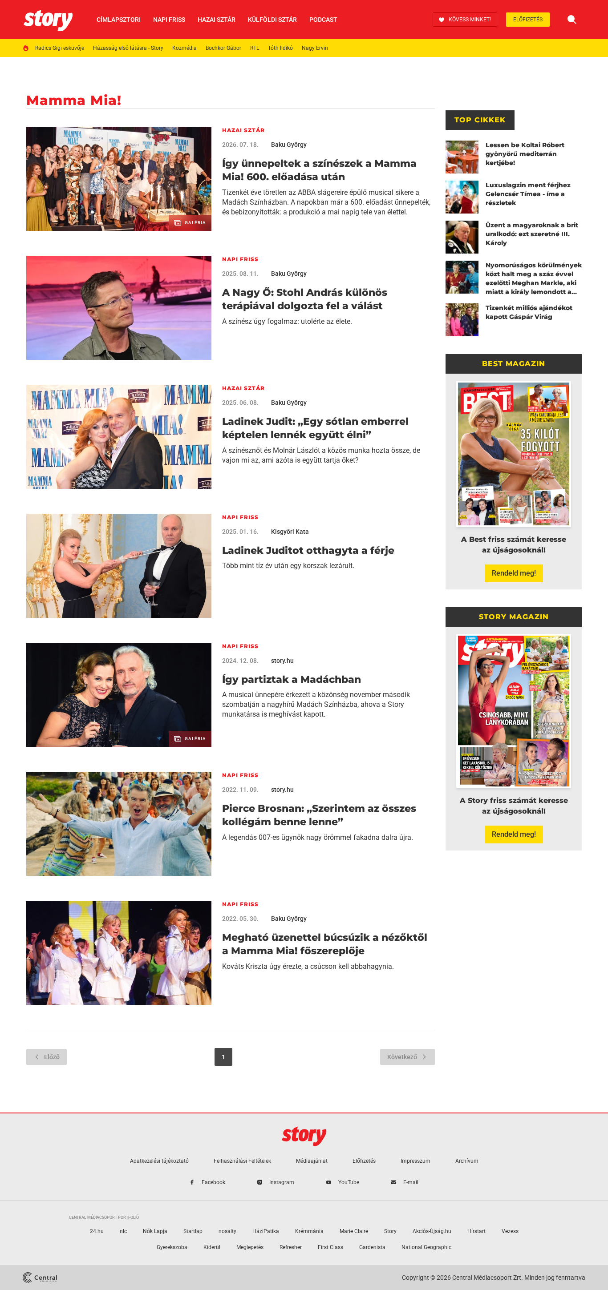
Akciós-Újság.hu (432, 1231)
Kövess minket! (470, 19)
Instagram (281, 1182)
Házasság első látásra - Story (128, 48)
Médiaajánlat (312, 1161)
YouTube (348, 1182)
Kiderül (211, 1247)
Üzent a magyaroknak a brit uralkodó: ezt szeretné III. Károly (532, 234)
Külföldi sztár (272, 19)
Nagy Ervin (315, 48)
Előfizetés (528, 19)
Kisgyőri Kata (290, 531)
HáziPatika (265, 1231)
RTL (254, 48)
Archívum (466, 1161)
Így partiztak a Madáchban (291, 679)
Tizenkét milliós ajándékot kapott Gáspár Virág (529, 312)
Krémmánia (309, 1231)
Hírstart (476, 1231)
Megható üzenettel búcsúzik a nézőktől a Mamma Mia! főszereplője (324, 944)
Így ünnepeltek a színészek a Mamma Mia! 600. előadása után (319, 170)
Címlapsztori (119, 19)
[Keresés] (572, 19)
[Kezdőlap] (48, 19)
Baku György (289, 144)
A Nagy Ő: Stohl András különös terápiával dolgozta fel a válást (304, 299)
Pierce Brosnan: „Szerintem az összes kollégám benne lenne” (319, 815)
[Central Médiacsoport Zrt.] (40, 1277)
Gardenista (372, 1247)
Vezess (510, 1231)
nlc (123, 1231)
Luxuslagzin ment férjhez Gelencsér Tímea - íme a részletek (528, 194)
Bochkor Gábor (223, 48)
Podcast (323, 19)
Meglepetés (249, 1247)
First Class (330, 1247)
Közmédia (184, 48)
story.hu (282, 660)
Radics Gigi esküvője (59, 48)
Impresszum (415, 1161)
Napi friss (169, 19)
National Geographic (426, 1247)
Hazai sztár (216, 19)
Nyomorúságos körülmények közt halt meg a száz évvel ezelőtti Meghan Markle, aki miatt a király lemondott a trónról (534, 278)
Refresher (291, 1247)
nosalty (227, 1231)
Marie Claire (354, 1231)
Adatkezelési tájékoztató (159, 1161)
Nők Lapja (155, 1231)
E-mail (410, 1182)
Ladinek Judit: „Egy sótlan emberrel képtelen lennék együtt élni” (315, 428)
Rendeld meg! (514, 573)
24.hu (97, 1231)
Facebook (213, 1182)
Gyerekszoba (172, 1247)
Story (390, 1231)
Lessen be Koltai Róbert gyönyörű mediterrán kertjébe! (525, 154)
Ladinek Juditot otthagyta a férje (308, 550)
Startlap (193, 1231)
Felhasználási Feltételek (242, 1161)
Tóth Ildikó (280, 48)
